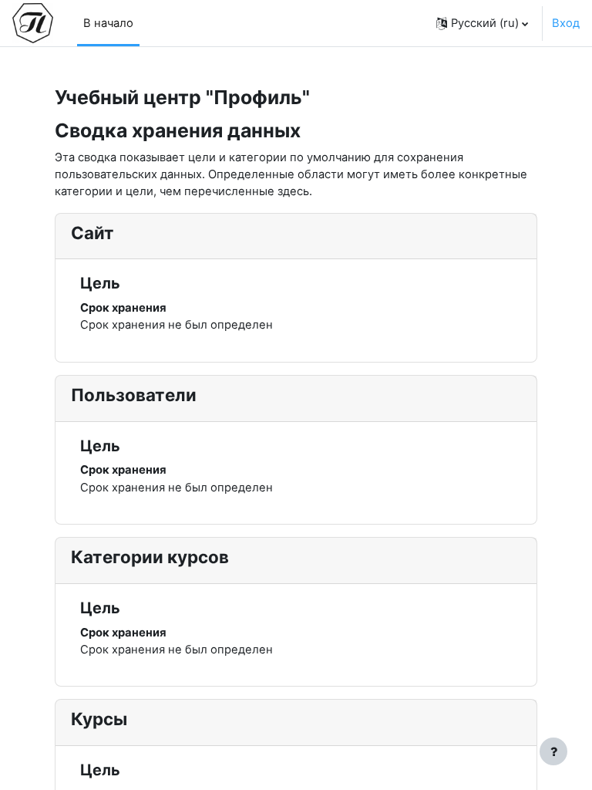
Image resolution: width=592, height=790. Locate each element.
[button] (482, 23)
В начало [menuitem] (108, 23)
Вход (566, 23)
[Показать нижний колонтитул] (553, 751)
